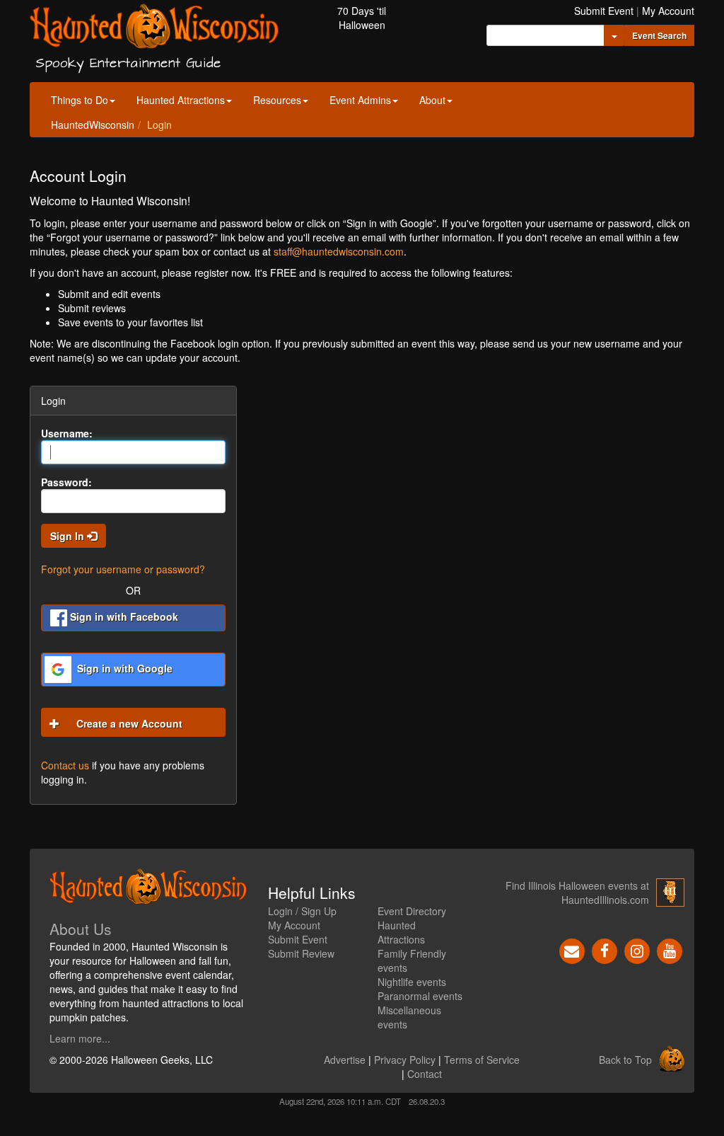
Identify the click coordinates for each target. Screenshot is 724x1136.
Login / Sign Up (302, 911)
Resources (277, 100)
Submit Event (604, 11)
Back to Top (625, 1059)
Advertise (345, 1059)
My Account (668, 11)
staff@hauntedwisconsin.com (339, 251)
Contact (424, 1074)
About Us (80, 928)
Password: (66, 482)
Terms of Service (482, 1059)
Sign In (68, 536)
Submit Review (301, 953)
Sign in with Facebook (122, 616)
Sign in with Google (123, 668)
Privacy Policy (405, 1059)
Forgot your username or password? (123, 569)
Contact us (65, 765)
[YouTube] (669, 950)
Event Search (659, 35)
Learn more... (79, 1038)
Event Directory (412, 911)
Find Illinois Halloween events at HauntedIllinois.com (577, 892)
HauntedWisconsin (92, 124)
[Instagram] (637, 950)
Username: (67, 433)
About (432, 100)
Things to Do (79, 100)
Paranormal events (420, 996)
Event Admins (360, 100)
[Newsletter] (572, 950)
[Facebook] (604, 950)
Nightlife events (412, 982)
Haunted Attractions (180, 100)
